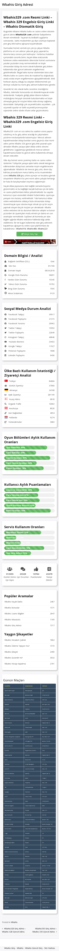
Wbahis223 (42, 228)
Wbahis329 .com (24, 34)
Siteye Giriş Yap (30, 234)
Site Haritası (49, 948)
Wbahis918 (21, 228)
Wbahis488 (32, 228)
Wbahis (14, 922)
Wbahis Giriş (9, 948)
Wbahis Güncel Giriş (34, 948)
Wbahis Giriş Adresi (17, 4)
